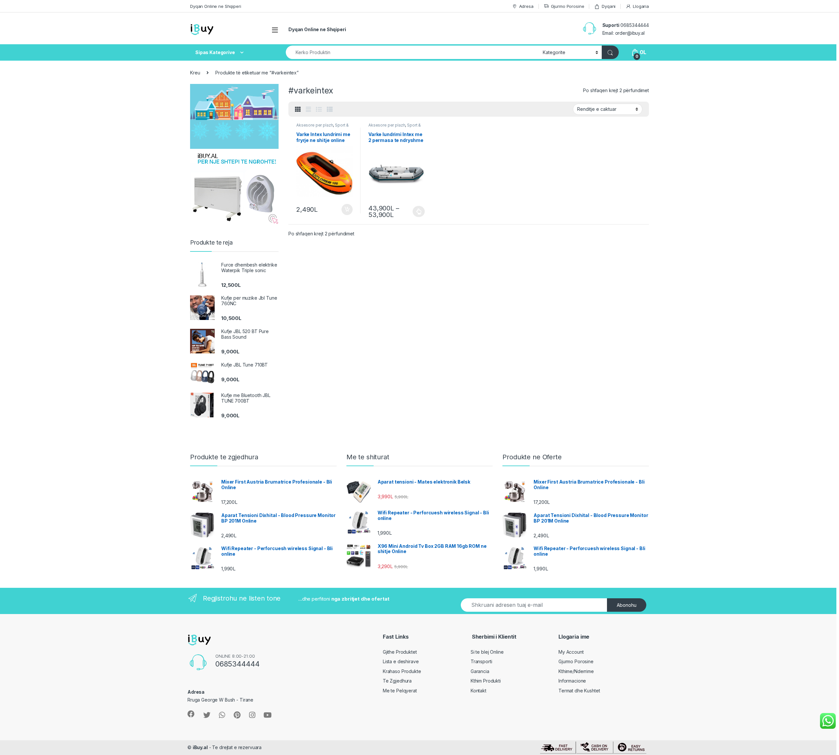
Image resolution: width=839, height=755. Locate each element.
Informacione (572, 681)
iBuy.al (200, 747)
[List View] (319, 109)
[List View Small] (330, 109)
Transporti (481, 661)
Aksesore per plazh (314, 125)
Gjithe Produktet (400, 652)
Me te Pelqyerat (400, 690)
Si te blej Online (487, 652)
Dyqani (608, 6)
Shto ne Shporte (344, 209)
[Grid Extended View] (308, 109)
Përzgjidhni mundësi (413, 211)
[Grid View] (298, 109)
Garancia (480, 671)
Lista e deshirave (401, 661)
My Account (571, 652)
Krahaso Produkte (402, 671)
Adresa (526, 6)
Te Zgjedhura (397, 681)
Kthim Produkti (486, 681)
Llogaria (641, 6)
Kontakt (478, 690)
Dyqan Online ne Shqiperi (215, 6)
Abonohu (626, 605)
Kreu (195, 72)
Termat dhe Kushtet (579, 690)
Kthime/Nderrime (576, 671)
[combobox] (412, 52)
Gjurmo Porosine (567, 6)
